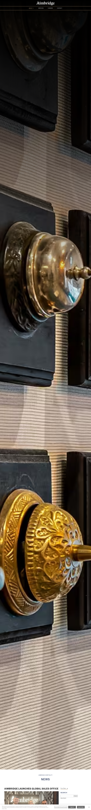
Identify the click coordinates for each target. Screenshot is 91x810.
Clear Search (63, 798)
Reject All (72, 807)
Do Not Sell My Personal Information (61, 807)
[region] (45, 807)
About (30, 8)
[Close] (89, 807)
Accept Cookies (81, 807)
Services (41, 8)
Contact (59, 8)
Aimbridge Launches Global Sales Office (31, 788)
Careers (50, 8)
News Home (63, 788)
